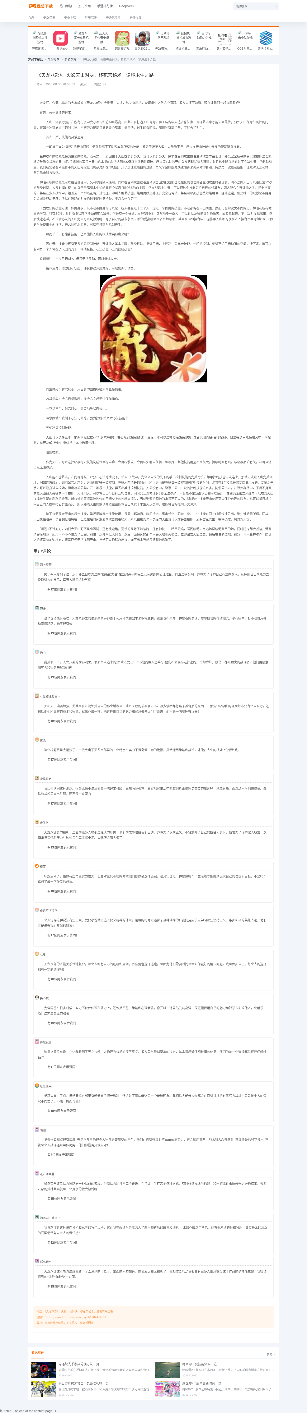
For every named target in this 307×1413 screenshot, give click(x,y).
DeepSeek (126, 6)
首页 (31, 17)
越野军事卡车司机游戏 (82, 48)
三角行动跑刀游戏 (205, 48)
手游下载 (70, 17)
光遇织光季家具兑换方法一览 (78, 1364)
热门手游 (66, 6)
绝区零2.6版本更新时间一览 (201, 1383)
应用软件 (91, 17)
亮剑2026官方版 (143, 48)
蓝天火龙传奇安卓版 (103, 48)
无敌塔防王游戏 (164, 48)
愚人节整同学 (225, 48)
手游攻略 (49, 17)
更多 (269, 1354)
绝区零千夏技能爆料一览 (199, 1364)
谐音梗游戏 (122, 48)
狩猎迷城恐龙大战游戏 (41, 48)
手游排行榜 (105, 6)
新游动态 (70, 59)
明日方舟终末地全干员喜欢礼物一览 (83, 1383)
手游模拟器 (113, 17)
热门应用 (84, 6)
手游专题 (135, 17)
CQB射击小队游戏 (246, 48)
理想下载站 (35, 59)
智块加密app (266, 48)
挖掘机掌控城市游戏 (185, 48)
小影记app (60, 48)
